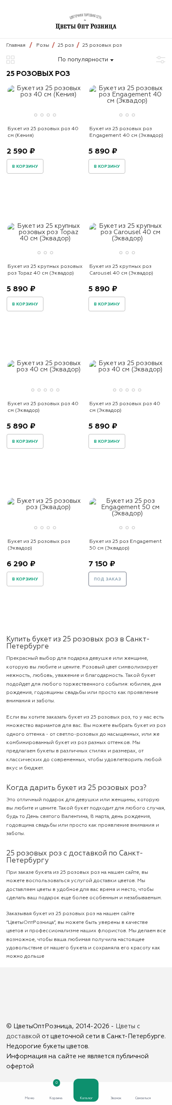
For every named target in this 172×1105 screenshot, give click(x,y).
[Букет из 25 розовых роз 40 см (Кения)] (45, 94)
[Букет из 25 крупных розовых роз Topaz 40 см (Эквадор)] (45, 238)
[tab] (36, 115)
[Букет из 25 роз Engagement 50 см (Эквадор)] (127, 513)
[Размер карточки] (10, 59)
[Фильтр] (160, 59)
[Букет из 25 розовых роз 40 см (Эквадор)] (45, 369)
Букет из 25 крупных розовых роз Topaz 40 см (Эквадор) (45, 270)
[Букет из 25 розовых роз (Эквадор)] (45, 507)
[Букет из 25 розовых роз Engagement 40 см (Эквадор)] (127, 101)
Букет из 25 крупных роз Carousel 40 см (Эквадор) (121, 270)
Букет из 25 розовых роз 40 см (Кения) (43, 132)
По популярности (83, 60)
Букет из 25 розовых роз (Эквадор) (39, 545)
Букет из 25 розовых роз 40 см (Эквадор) (43, 407)
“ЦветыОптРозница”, (31, 922)
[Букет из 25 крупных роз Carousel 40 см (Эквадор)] (127, 238)
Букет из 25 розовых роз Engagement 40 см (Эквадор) (126, 132)
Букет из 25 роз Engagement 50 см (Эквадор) (125, 545)
